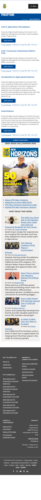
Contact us (34, 441)
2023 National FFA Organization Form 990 (11, 395)
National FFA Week (9, 432)
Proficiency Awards (28, 369)
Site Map (28, 465)
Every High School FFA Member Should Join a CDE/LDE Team (30, 302)
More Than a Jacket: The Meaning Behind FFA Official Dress (30, 276)
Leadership (7, 365)
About (16, 200)
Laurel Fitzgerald (21, 229)
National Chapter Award (28, 376)
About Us (6, 362)
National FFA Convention (7, 428)
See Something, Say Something (20, 462)
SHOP (17, 467)
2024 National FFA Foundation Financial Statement (10, 389)
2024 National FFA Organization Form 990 (11, 406)
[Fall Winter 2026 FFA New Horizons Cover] (20, 147)
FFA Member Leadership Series (9, 436)
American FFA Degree (29, 380)
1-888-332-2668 (33, 439)
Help (17, 465)
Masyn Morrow (19, 308)
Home (25, 19)
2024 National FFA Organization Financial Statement (10, 381)
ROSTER (23, 467)
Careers (22, 465)
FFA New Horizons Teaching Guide (21, 205)
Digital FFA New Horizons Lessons (20, 207)
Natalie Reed (19, 283)
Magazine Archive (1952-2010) (18, 202)
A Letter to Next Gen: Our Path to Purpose (28, 321)
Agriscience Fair (27, 372)
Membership (7, 367)
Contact (11, 465)
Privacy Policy (29, 460)
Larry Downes (7, 44)
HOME (34, 465)
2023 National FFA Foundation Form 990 (10, 401)
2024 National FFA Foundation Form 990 (10, 412)
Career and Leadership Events (30, 365)
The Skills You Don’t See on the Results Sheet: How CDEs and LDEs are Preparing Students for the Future (22, 222)
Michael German (20, 255)
